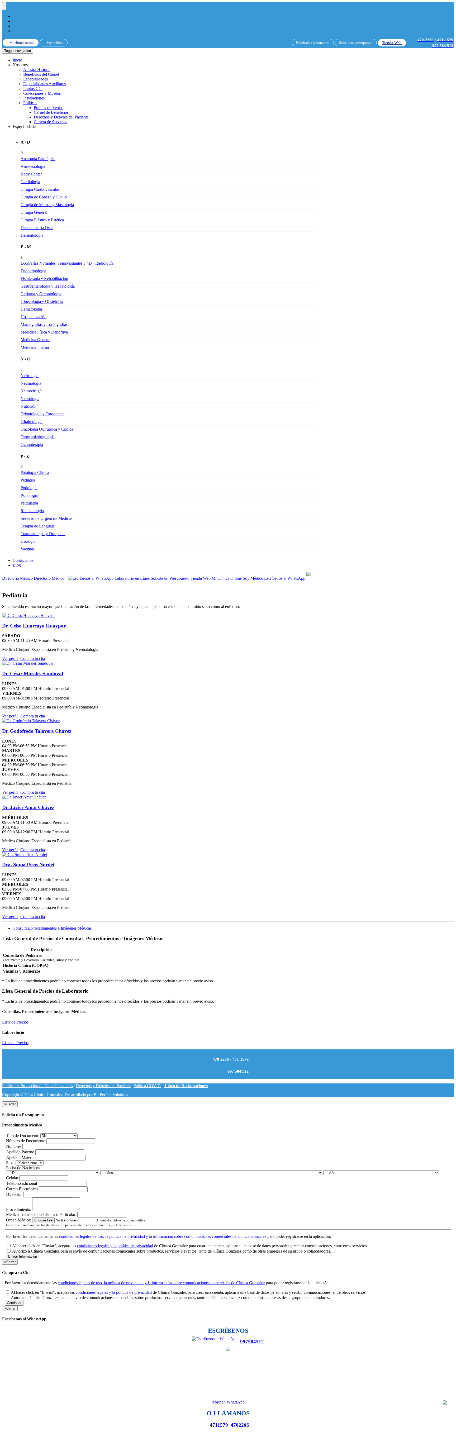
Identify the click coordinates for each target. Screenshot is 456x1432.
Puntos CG (32, 88)
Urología (28, 541)
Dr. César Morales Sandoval (32, 673)
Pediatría (28, 480)
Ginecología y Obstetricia (42, 301)
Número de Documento (25, 1141)
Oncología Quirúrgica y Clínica (47, 429)
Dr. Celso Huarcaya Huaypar (34, 626)
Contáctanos (23, 560)
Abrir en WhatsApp (228, 1402)
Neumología (31, 383)
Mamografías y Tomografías (44, 324)
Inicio (17, 60)
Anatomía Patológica (38, 158)
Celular (12, 1178)
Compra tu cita (32, 658)
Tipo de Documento (22, 1135)
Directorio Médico (18, 578)
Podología (29, 488)
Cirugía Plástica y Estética (42, 220)
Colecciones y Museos (42, 93)
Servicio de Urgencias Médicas (46, 518)
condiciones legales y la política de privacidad (115, 1246)
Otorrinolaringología (38, 437)
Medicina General (35, 339)
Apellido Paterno (20, 1152)
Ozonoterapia (32, 444)
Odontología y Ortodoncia (42, 414)
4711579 (219, 1425)
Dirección (14, 1194)
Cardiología (30, 181)
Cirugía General (34, 212)
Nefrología (30, 375)
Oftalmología (31, 421)
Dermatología (32, 235)
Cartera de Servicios (50, 122)
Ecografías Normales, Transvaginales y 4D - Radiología (67, 263)
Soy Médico (253, 578)
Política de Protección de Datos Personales (37, 1085)
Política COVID (147, 1085)
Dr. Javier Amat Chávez (28, 807)
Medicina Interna (35, 347)
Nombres (13, 1146)
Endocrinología (33, 271)
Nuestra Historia (36, 69)
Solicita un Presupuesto (170, 578)
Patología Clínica (35, 472)
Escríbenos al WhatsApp (285, 578)
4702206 (240, 1425)
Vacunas (28, 549)
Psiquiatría (29, 503)
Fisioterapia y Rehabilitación (44, 278)
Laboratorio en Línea (132, 578)
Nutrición (28, 406)
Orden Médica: (18, 1220)
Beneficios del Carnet (41, 74)
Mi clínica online (22, 43)
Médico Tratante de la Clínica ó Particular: (41, 1214)
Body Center (31, 174)
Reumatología (32, 510)
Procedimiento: (18, 1209)
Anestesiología (33, 166)
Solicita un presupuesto (356, 43)
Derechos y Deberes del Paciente (61, 117)
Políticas (30, 103)
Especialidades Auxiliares (44, 84)
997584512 (252, 1341)
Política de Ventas (48, 107)
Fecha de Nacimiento (23, 1167)
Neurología (30, 398)
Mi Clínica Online (227, 578)
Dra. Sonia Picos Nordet (28, 864)
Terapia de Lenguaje (38, 526)
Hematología (31, 309)
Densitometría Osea (37, 227)
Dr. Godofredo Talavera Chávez (36, 731)
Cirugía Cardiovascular (40, 189)
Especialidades (35, 79)
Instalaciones (34, 98)
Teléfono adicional (21, 1183)
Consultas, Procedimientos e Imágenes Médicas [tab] (52, 928)
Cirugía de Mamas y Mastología (47, 204)
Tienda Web (392, 43)
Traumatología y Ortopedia (43, 533)
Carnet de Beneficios (51, 112)
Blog (17, 565)
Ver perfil (10, 658)
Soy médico (54, 43)
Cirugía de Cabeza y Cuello (44, 197)
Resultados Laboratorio (313, 43)
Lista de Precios (15, 1022)
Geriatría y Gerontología (41, 294)
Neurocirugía (31, 391)
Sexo (10, 1162)
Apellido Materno (21, 1157)
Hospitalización (33, 317)
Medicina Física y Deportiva (44, 332)
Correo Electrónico (22, 1189)
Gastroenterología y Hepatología (48, 286)
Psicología (29, 495)
